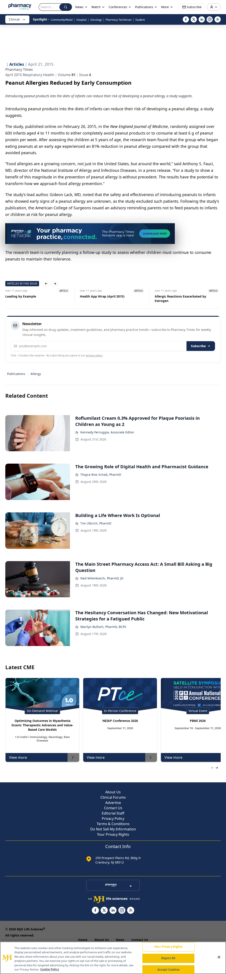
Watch (96, 7)
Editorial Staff (113, 813)
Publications (16, 374)
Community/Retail (62, 20)
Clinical (14, 19)
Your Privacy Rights (113, 834)
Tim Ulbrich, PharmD (95, 523)
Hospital (81, 20)
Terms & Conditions (113, 823)
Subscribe (198, 346)
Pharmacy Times (19, 69)
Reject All (168, 958)
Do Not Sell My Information (113, 829)
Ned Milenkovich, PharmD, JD (101, 578)
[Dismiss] (170, 228)
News (120, 940)
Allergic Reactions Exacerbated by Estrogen (180, 298)
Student (140, 20)
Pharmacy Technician (118, 20)
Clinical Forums (113, 797)
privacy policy (94, 355)
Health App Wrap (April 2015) (102, 296)
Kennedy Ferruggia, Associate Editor (107, 432)
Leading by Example (20, 296)
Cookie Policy (49, 969)
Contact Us (113, 807)
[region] (113, 958)
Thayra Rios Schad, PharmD (100, 474)
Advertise (113, 802)
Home (82, 940)
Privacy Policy (113, 818)
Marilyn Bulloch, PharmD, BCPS (103, 627)
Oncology (96, 20)
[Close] (219, 957)
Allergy (35, 374)
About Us (113, 792)
